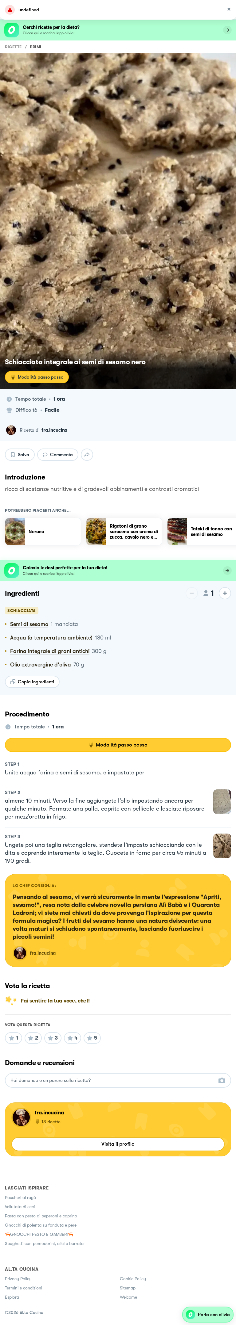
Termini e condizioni (23, 1287)
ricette (13, 46)
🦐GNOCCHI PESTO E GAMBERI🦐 (39, 1234)
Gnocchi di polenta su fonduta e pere (41, 1225)
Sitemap (128, 1287)
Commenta (61, 454)
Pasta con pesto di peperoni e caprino (41, 1215)
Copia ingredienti (36, 682)
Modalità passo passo (40, 377)
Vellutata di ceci (20, 1206)
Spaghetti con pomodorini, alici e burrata (44, 1243)
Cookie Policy (133, 1278)
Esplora (12, 1297)
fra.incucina (54, 430)
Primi (35, 46)
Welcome (128, 1297)
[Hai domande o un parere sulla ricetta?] (112, 1080)
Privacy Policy (18, 1278)
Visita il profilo (118, 1144)
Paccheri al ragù (20, 1197)
